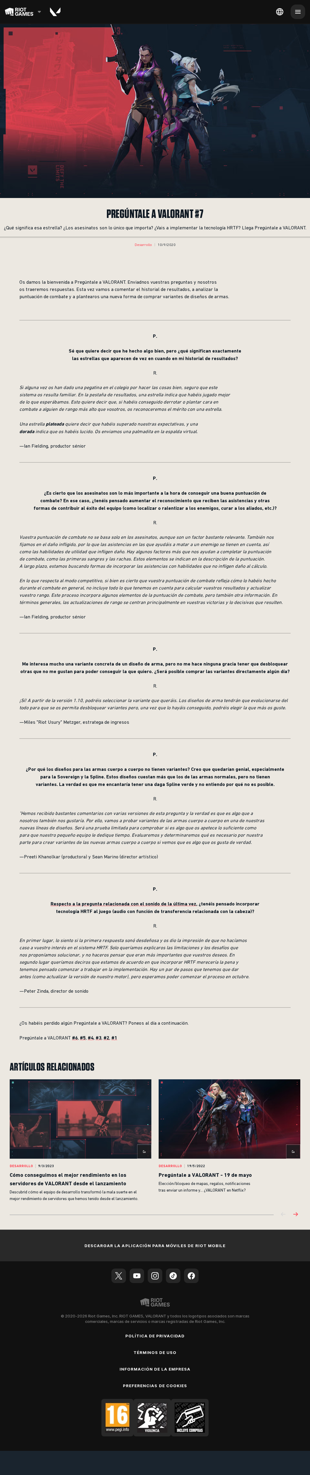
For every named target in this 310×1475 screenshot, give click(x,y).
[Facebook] (191, 1275)
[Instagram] (155, 1275)
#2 (106, 1038)
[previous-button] (283, 1214)
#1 (114, 1038)
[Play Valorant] (55, 12)
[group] (155, 1140)
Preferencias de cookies (155, 1385)
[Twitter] (118, 1275)
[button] (143, 245)
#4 (91, 1038)
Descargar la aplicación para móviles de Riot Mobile (155, 1245)
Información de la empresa (155, 1369)
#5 (83, 1038)
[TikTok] (173, 1275)
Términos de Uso (155, 1352)
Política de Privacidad (155, 1335)
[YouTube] (136, 1275)
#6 (75, 1038)
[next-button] (295, 1214)
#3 (98, 1038)
